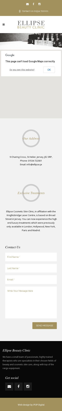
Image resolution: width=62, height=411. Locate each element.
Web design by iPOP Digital (31, 405)
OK (49, 69)
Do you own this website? (22, 70)
